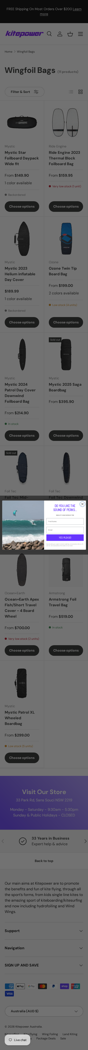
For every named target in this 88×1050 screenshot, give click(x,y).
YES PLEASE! (65, 537)
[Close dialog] (82, 504)
